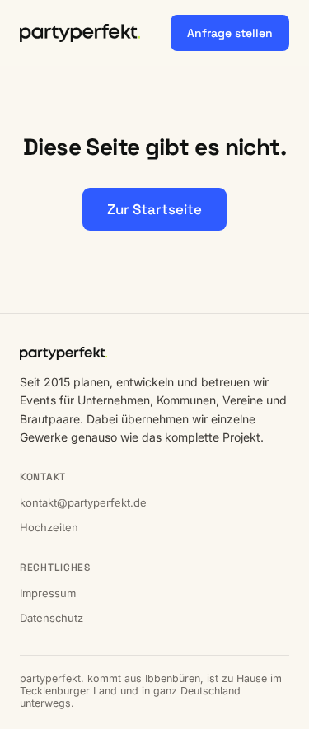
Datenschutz (51, 617)
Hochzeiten (49, 527)
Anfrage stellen (230, 33)
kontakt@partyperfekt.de (83, 502)
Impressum (48, 593)
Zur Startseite (154, 209)
